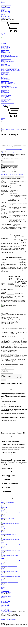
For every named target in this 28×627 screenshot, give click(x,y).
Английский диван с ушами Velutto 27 (10, 523)
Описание (11, 177)
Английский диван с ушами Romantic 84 (10, 513)
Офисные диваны (5, 73)
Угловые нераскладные (6, 99)
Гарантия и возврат (5, 604)
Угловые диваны (5, 50)
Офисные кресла (5, 81)
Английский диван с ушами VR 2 (9, 566)
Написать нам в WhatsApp (7, 174)
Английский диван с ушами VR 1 (9, 534)
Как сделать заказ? (5, 12)
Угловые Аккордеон (5, 97)
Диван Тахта (4, 63)
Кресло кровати (4, 48)
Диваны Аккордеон (5, 46)
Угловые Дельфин (5, 96)
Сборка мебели (4, 602)
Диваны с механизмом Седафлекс (9, 68)
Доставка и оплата (5, 11)
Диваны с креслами (5, 75)
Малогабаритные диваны (7, 57)
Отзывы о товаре (12, 178)
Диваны (3, 51)
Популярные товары (6, 596)
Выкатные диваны (5, 44)
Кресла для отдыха (5, 79)
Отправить (3, 380)
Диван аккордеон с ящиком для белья (10, 69)
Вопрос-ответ (4, 178)
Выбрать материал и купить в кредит (9, 166)
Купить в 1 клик (17, 152)
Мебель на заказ (4, 101)
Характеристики (4, 177)
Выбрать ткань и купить (6, 152)
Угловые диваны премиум (7, 88)
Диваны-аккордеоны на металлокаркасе (10, 56)
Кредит (2, 10)
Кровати (3, 91)
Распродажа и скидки (6, 598)
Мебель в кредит (5, 605)
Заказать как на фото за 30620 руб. (14, 149)
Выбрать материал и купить (7, 162)
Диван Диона (4, 507)
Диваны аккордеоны (6, 55)
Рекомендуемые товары (6, 594)
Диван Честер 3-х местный (7, 518)
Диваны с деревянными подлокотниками (11, 70)
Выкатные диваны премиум (7, 84)
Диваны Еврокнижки (6, 47)
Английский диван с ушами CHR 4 (9, 555)
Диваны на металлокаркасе (7, 61)
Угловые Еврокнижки (6, 95)
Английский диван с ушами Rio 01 (9, 582)
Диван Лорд (4, 528)
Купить (2, 504)
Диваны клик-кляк (5, 65)
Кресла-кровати (4, 78)
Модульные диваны (5, 100)
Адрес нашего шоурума (6, 611)
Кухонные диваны (5, 74)
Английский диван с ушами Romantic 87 (10, 544)
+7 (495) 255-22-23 (5, 16)
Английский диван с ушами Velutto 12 (10, 539)
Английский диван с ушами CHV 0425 (10, 550)
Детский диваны (5, 72)
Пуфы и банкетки (5, 591)
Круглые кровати (5, 92)
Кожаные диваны (5, 66)
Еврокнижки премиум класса (8, 83)
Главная (2, 129)
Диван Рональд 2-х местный (7, 502)
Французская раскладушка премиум (9, 87)
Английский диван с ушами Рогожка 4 (10, 560)
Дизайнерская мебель (6, 5)
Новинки (3, 2)
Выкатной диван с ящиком (7, 53)
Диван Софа (4, 64)
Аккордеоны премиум (6, 86)
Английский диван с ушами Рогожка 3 (10, 576)
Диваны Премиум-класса (7, 82)
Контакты (3, 9)
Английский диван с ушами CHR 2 (9, 571)
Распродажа (3, 43)
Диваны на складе (5, 3)
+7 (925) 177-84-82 (5, 18)
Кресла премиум (5, 90)
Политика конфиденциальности (8, 619)
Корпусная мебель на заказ (7, 103)
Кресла (2, 77)
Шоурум (3, 14)
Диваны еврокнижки (6, 59)
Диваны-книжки (5, 60)
